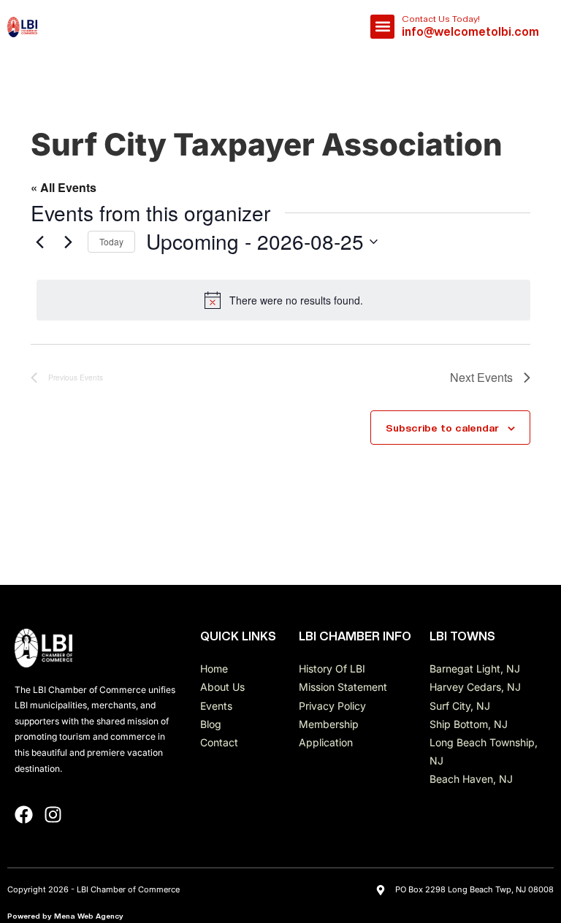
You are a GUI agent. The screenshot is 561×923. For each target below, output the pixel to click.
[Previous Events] (39, 241)
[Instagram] (53, 814)
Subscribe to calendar (442, 428)
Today (111, 241)
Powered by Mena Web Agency (65, 915)
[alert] (283, 300)
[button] (382, 27)
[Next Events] (68, 241)
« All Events (63, 187)
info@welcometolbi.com (470, 32)
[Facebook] (24, 814)
